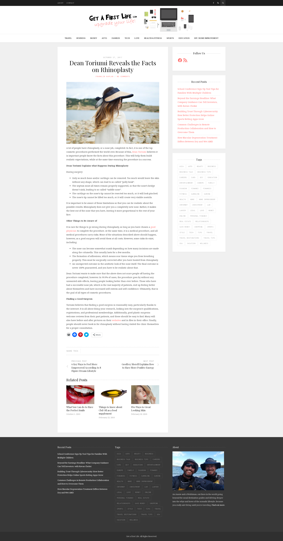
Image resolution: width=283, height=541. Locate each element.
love (202, 210)
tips (200, 232)
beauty (200, 166)
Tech (127, 38)
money (211, 210)
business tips (204, 172)
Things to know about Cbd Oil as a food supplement (110, 410)
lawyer (183, 210)
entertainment (186, 183)
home (192, 199)
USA (181, 243)
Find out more (218, 505)
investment (197, 205)
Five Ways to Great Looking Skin (141, 408)
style (182, 232)
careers (183, 177)
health (183, 199)
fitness (183, 194)
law (208, 205)
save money (185, 227)
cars (193, 177)
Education (184, 38)
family (211, 183)
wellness (204, 243)
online (183, 216)
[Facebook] (213, 3)
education (212, 177)
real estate (185, 221)
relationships (202, 221)
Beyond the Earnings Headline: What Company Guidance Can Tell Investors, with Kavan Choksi (197, 102)
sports (210, 227)
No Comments (123, 76)
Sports (170, 38)
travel (210, 232)
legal (192, 210)
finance (195, 188)
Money (93, 38)
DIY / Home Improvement (206, 38)
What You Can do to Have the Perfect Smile (79, 408)
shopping (198, 227)
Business (80, 38)
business (212, 166)
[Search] (223, 3)
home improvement (207, 199)
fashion (183, 188)
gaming (207, 194)
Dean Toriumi (139, 151)
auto (190, 166)
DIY (201, 177)
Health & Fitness (153, 38)
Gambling (195, 194)
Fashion (116, 38)
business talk (186, 172)
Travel (68, 38)
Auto (104, 38)
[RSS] (218, 3)
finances (207, 188)
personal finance (198, 216)
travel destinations (189, 238)
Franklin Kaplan (104, 76)
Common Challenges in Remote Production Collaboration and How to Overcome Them (197, 128)
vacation (191, 243)
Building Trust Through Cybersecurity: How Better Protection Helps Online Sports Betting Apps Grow (198, 115)
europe (201, 183)
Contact (70, 3)
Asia (182, 166)
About (60, 3)
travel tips (209, 238)
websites (116, 320)
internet (184, 205)
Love (136, 38)
